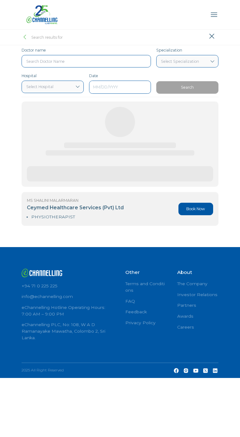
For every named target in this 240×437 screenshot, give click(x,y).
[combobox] (86, 61)
